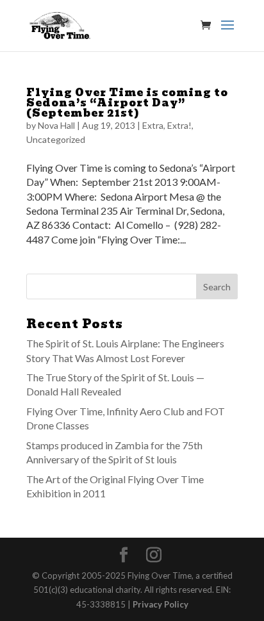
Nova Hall (56, 125)
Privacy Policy (160, 604)
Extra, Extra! (167, 125)
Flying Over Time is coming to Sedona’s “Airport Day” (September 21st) (127, 103)
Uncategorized (55, 139)
